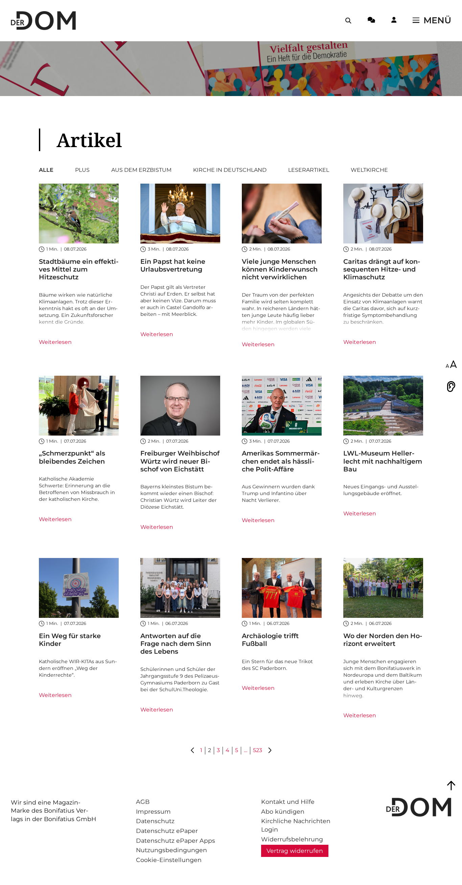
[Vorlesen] (451, 386)
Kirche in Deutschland (230, 170)
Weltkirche (369, 170)
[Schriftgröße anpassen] (451, 365)
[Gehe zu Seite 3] (269, 750)
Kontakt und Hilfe (288, 801)
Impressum (153, 811)
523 (257, 750)
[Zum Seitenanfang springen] (451, 785)
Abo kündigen (282, 811)
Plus (82, 170)
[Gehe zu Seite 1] (193, 750)
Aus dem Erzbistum (141, 170)
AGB (142, 801)
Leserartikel (308, 170)
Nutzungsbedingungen (171, 850)
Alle (46, 170)
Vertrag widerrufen (295, 850)
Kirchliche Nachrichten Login (295, 825)
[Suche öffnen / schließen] (348, 20)
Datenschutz (155, 820)
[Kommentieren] (371, 20)
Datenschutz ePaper (167, 830)
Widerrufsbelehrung (292, 839)
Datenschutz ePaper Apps (175, 840)
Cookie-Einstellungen (169, 859)
